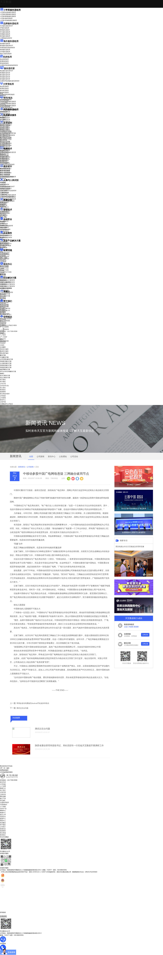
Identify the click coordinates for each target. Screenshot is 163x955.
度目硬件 (7, 166)
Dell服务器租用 (6, 26)
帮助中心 (3, 333)
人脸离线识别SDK (7, 186)
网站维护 (4, 245)
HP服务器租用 (4, 28)
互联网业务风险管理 (6, 226)
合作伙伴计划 (4, 305)
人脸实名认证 (6, 188)
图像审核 (3, 206)
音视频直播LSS (5, 159)
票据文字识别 (4, 129)
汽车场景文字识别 (5, 131)
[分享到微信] (68, 478)
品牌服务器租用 (10, 23)
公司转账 (3, 784)
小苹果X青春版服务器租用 (8, 20)
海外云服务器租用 (5, 54)
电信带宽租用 (4, 86)
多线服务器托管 (5, 79)
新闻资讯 (21, 467)
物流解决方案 (6, 288)
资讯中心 (3, 321)
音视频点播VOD (5, 157)
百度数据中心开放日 (8, 325)
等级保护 (3, 221)
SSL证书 (4, 230)
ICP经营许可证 (5, 253)
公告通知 (63, 456)
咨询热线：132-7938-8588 (8, 331)
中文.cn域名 (4, 102)
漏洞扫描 (4, 243)
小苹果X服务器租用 (6, 18)
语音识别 (4, 212)
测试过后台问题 (22, 708)
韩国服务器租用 (5, 49)
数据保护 (3, 247)
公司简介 (3, 827)
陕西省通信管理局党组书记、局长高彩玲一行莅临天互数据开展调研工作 (69, 745)
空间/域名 (8, 98)
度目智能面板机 (6, 177)
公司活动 (74, 456)
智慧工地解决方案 (7, 286)
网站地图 (3, 796)
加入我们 (3, 307)
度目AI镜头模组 (5, 171)
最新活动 (3, 5)
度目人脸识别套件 (5, 173)
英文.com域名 (4, 100)
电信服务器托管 (6, 71)
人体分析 (4, 184)
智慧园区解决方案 (7, 284)
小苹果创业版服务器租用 (8, 12)
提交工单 (3, 814)
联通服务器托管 (5, 73)
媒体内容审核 (4, 153)
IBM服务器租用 (5, 30)
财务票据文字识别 (5, 139)
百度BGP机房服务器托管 (9, 81)
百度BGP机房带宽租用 (7, 94)
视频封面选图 (4, 155)
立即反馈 (145, 644)
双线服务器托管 (5, 77)
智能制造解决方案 (5, 365)
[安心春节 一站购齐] (133, 487)
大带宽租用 (8, 84)
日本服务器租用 (5, 52)
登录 (1, 339)
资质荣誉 (3, 311)
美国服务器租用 (5, 43)
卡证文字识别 (4, 127)
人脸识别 (3, 182)
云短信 (2, 272)
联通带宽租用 (4, 88)
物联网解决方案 (5, 369)
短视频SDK (3, 161)
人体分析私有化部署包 (7, 197)
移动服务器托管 (5, 75)
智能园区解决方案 (5, 367)
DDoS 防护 (3, 112)
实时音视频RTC (5, 163)
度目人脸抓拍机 (5, 175)
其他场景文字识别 (5, 145)
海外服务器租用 (10, 41)
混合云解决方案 (5, 296)
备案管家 (4, 257)
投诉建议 (3, 823)
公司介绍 (3, 303)
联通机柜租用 (4, 61)
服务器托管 (9, 68)
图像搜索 (3, 204)
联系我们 (3, 309)
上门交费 (3, 786)
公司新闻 (3, 319)
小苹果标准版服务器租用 (8, 14)
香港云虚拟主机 (5, 106)
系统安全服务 (6, 235)
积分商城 (4, 314)
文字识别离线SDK (6, 143)
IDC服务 (2, 800)
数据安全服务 (6, 237)
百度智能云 (3, 804)
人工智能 (3, 119)
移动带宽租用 (4, 90)
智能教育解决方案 (5, 361)
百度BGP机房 (4, 802)
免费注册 (3, 341)
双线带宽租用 (4, 92)
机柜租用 (7, 57)
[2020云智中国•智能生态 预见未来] (133, 511)
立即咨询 (145, 635)
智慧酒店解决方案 (7, 280)
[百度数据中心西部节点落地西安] (133, 534)
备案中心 (3, 819)
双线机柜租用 (4, 63)
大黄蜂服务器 (6, 38)
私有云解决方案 (5, 294)
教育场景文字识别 (5, 137)
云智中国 (3, 323)
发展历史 (3, 829)
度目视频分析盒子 (5, 169)
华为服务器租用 (5, 32)
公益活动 (3, 794)
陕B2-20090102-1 (35, 872)
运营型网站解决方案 (6, 359)
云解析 (2, 268)
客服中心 (3, 812)
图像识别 (4, 202)
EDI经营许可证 (5, 255)
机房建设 (3, 117)
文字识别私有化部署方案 (8, 133)
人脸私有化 (3, 195)
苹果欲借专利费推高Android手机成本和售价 (33, 703)
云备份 (2, 345)
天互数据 (5, 1)
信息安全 (3, 816)
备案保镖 (4, 259)
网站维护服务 (4, 353)
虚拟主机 (3, 104)
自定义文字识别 (5, 141)
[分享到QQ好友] (77, 478)
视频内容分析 (4, 151)
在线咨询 (3, 916)
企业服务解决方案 (5, 363)
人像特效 (4, 192)
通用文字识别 (6, 125)
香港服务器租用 (6, 45)
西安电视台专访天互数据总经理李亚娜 (130, 547)
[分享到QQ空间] (81, 478)
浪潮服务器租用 (5, 34)
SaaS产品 (3, 261)
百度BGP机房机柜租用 (9, 65)
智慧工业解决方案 (7, 282)
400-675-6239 (4, 914)
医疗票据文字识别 (7, 135)
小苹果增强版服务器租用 (8, 16)
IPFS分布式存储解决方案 (8, 371)
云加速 (2, 270)
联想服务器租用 (5, 36)
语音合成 (3, 214)
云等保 (4, 224)
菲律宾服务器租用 (7, 47)
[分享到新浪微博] (73, 478)
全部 (31, 456)
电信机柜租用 (4, 59)
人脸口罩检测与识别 (8, 190)
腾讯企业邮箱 (4, 266)
